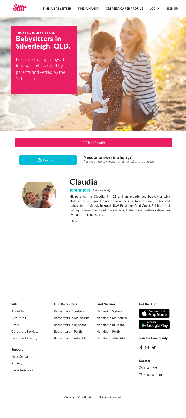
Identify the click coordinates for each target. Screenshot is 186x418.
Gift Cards (18, 318)
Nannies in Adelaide (110, 338)
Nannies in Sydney (109, 311)
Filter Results (95, 142)
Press (15, 325)
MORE (74, 220)
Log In (155, 8)
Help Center (20, 356)
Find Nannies (105, 304)
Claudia (84, 182)
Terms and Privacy (24, 338)
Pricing (16, 363)
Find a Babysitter (57, 8)
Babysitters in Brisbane (70, 325)
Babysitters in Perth (68, 331)
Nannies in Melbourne (112, 318)
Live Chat (150, 368)
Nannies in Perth (108, 331)
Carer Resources (23, 370)
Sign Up (172, 8)
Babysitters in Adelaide (70, 338)
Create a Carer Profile (124, 8)
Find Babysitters (65, 304)
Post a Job (50, 160)
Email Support (153, 374)
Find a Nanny (88, 8)
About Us (17, 311)
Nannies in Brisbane (110, 325)
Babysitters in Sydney (69, 311)
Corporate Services (24, 331)
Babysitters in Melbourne (72, 318)
